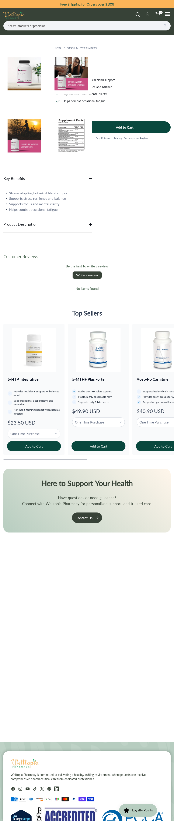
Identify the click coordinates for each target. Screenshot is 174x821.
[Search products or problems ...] (165, 26)
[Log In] (147, 14)
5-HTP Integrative (23, 379)
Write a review (87, 275)
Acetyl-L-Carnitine (152, 379)
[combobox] (87, 25)
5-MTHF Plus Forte (88, 379)
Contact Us (84, 518)
